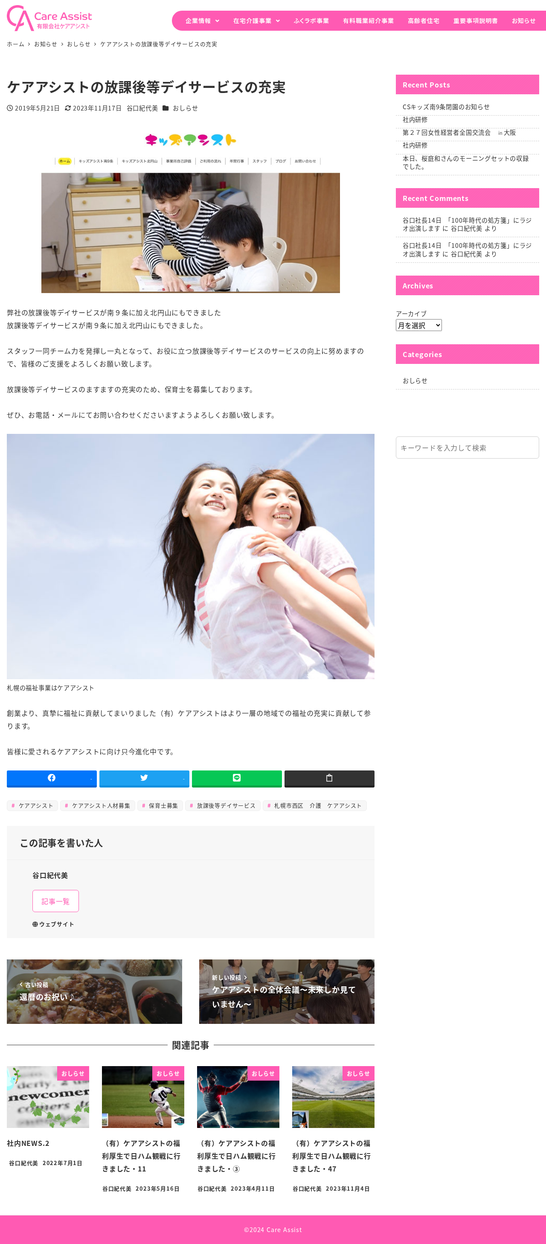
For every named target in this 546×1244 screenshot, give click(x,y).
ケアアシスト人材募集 (100, 805)
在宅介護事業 (252, 20)
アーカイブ (411, 313)
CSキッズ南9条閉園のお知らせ (446, 106)
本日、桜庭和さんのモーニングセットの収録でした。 (466, 162)
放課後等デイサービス (225, 805)
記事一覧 (55, 901)
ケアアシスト (35, 805)
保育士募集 (162, 805)
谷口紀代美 (466, 228)
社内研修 (415, 119)
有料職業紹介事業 (368, 20)
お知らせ (524, 20)
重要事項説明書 (475, 20)
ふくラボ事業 (311, 20)
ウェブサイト (57, 924)
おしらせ (185, 108)
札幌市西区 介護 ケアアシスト (317, 805)
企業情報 (198, 20)
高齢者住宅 (424, 20)
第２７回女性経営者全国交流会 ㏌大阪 (459, 132)
